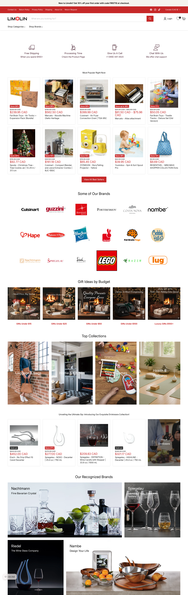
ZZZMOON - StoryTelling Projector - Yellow (91, 166)
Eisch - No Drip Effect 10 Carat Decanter (21, 458)
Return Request (71, 10)
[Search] (150, 19)
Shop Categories (16, 26)
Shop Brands (35, 26)
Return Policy (24, 10)
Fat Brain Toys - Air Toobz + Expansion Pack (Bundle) (23, 116)
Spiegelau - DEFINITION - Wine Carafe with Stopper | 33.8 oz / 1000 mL (93, 460)
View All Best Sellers (94, 179)
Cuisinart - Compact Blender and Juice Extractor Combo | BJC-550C (58, 168)
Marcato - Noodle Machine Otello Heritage (57, 116)
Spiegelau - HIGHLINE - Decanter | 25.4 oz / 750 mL (128, 458)
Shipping (48, 10)
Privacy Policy (37, 10)
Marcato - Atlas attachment (128, 118)
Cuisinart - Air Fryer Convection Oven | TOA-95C (93, 116)
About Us (58, 10)
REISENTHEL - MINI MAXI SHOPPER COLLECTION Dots (164, 166)
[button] (168, 18)
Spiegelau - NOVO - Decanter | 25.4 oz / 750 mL (59, 458)
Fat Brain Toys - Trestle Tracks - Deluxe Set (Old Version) (161, 118)
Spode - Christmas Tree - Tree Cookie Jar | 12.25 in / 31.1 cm (22, 168)
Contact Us (12, 10)
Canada (171, 10)
